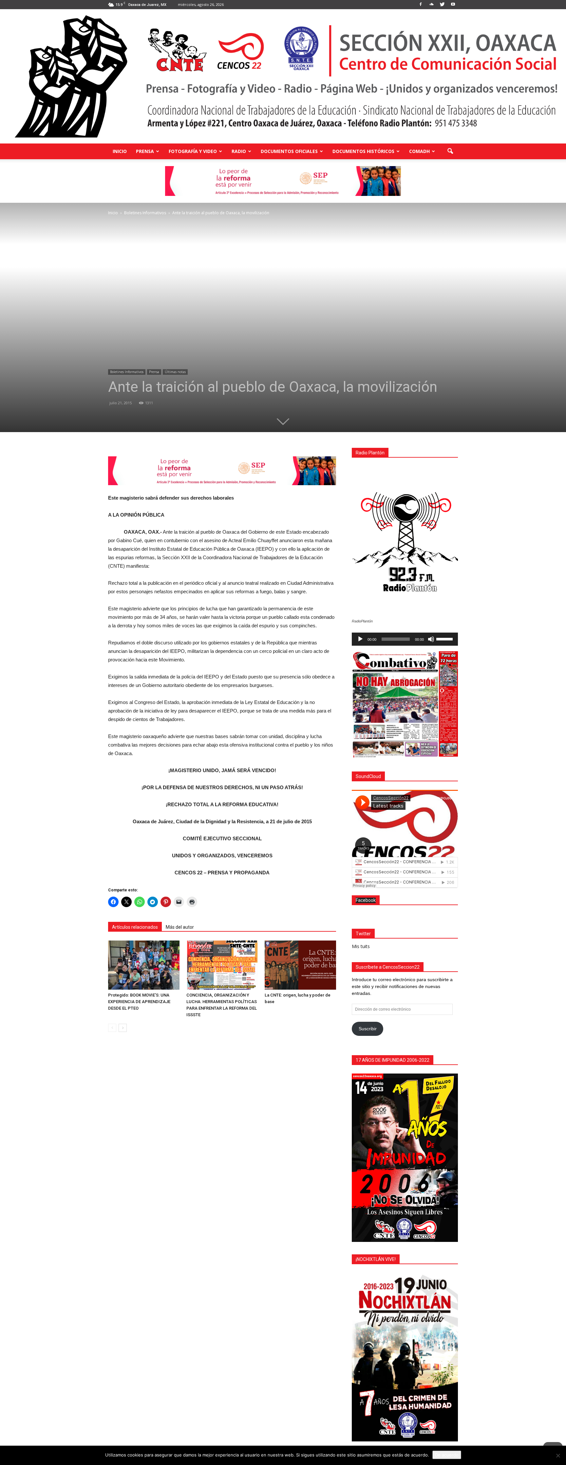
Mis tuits (361, 946)
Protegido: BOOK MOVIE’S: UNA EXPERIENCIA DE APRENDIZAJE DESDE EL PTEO (139, 1002)
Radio (239, 151)
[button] (450, 151)
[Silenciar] (431, 639)
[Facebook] (420, 4)
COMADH (419, 151)
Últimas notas (175, 372)
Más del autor (180, 927)
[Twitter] (442, 4)
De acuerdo (447, 1454)
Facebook (366, 900)
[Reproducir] (360, 639)
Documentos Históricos (363, 151)
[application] (405, 639)
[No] (558, 1455)
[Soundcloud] (431, 4)
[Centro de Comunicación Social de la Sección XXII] (283, 76)
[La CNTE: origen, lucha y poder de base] (300, 965)
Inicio (120, 151)
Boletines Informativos (126, 372)
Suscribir (368, 1028)
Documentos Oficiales (289, 151)
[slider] (445, 638)
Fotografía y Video (193, 151)
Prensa (145, 151)
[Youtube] (453, 4)
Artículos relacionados (135, 927)
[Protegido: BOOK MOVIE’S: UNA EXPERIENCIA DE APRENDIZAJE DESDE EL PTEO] (143, 965)
